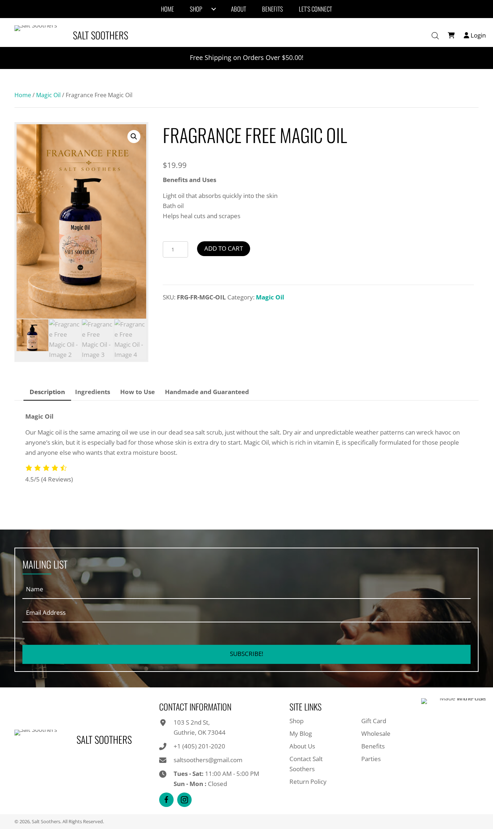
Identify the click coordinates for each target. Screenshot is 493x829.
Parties (371, 759)
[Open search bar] (435, 35)
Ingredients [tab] (92, 392)
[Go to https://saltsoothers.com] (73, 35)
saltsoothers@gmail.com (208, 760)
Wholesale (376, 733)
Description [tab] (47, 392)
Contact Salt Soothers (306, 764)
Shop (296, 721)
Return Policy (308, 781)
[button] (133, 136)
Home (22, 95)
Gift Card (373, 721)
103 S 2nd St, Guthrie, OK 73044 (200, 727)
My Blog (300, 733)
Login (477, 35)
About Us (302, 746)
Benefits (373, 746)
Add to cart (223, 248)
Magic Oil (48, 95)
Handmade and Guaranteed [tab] (207, 392)
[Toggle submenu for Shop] (213, 9)
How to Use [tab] (137, 392)
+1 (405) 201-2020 (199, 746)
